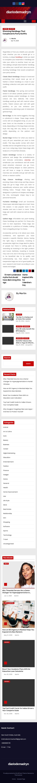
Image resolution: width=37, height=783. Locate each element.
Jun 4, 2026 (8, 596)
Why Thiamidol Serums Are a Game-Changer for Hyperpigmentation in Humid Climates (17, 381)
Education (19, 338)
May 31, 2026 (8, 635)
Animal (5, 427)
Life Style (12, 29)
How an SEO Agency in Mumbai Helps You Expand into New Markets (18, 631)
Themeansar (18, 775)
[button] (29, 21)
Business (6, 444)
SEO (4, 518)
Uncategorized (8, 544)
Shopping (6, 522)
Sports (5, 531)
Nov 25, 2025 (8, 674)
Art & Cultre (7, 432)
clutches (27, 160)
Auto (5, 436)
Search (7, 358)
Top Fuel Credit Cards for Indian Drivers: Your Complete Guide (18, 709)
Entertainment (8, 462)
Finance (6, 470)
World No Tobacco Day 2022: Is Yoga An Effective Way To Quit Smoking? (25, 343)
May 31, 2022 (20, 345)
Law (4, 496)
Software (6, 526)
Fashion (6, 29)
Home (14, 779)
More (5, 505)
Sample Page (21, 779)
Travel (5, 539)
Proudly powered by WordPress (12, 773)
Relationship (7, 513)
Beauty (5, 440)
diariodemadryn (18, 12)
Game (5, 479)
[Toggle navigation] (25, 21)
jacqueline (29, 345)
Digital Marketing (9, 453)
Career (5, 449)
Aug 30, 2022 (20, 333)
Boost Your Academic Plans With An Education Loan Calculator (16, 670)
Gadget (6, 475)
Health (5, 488)
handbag (18, 57)
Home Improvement (10, 492)
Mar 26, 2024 (20, 321)
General (6, 483)
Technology (26, 326)
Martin (13, 38)
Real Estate (7, 509)
